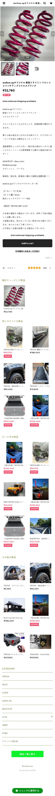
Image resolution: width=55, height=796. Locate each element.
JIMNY (5, 725)
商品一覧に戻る (27, 754)
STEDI (5, 733)
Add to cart (27, 243)
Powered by (24, 770)
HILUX (5, 684)
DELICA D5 (7, 709)
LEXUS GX (7, 701)
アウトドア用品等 (10, 741)
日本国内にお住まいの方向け (27, 251)
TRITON (5, 676)
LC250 (5, 692)
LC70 (4, 717)
